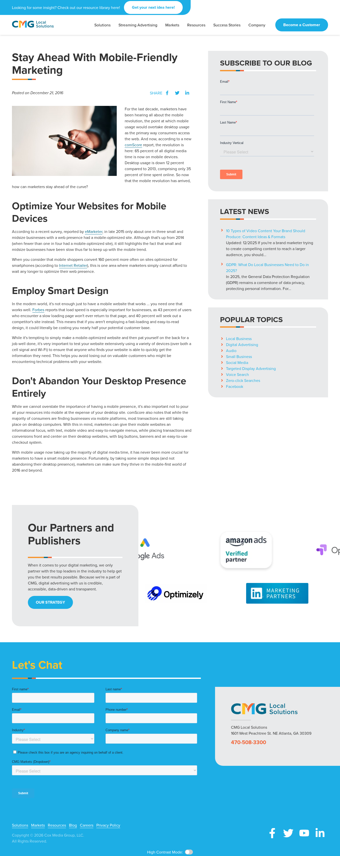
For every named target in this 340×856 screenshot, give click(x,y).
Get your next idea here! (153, 7)
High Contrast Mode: (165, 852)
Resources (57, 825)
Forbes (38, 309)
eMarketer (93, 231)
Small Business (239, 356)
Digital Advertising (242, 344)
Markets (38, 825)
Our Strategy (50, 602)
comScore (133, 144)
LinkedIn (187, 93)
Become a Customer (301, 25)
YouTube (304, 833)
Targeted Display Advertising (251, 368)
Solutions (20, 825)
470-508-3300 (248, 742)
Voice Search (237, 374)
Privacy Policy (108, 825)
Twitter (177, 93)
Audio (231, 350)
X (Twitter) (288, 833)
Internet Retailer (73, 265)
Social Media (237, 362)
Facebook (167, 93)
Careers (86, 825)
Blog (73, 825)
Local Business (239, 338)
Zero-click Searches (243, 380)
